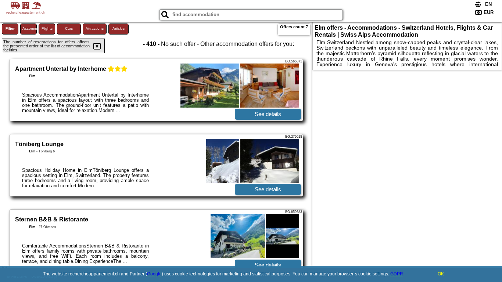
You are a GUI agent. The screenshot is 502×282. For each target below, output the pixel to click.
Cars (69, 28)
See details (268, 114)
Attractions (95, 28)
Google (154, 273)
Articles (118, 28)
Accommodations (29, 28)
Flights (47, 28)
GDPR (396, 273)
